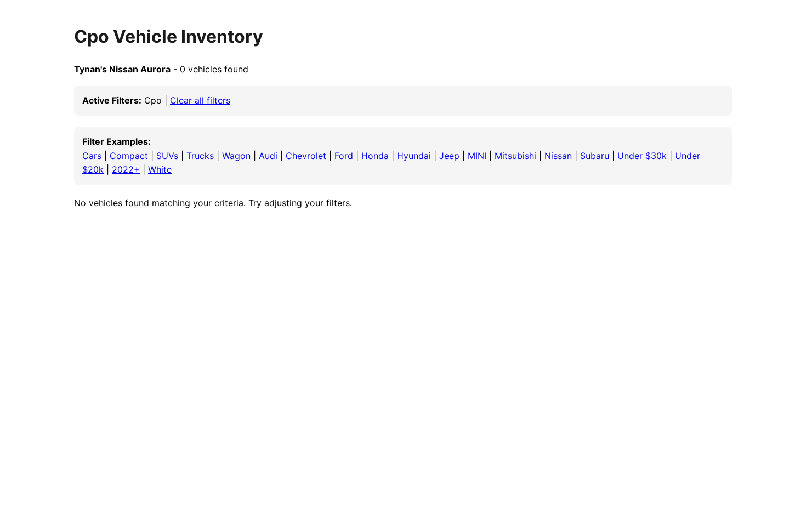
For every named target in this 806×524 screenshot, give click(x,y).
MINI (477, 155)
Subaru (594, 155)
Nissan (558, 155)
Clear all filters (200, 100)
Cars (91, 155)
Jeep (449, 155)
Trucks (200, 155)
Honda (375, 155)
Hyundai (414, 155)
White (160, 169)
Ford (343, 155)
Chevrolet (306, 155)
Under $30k (642, 155)
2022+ (126, 169)
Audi (268, 155)
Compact (129, 155)
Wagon (236, 155)
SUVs (167, 155)
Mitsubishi (515, 155)
